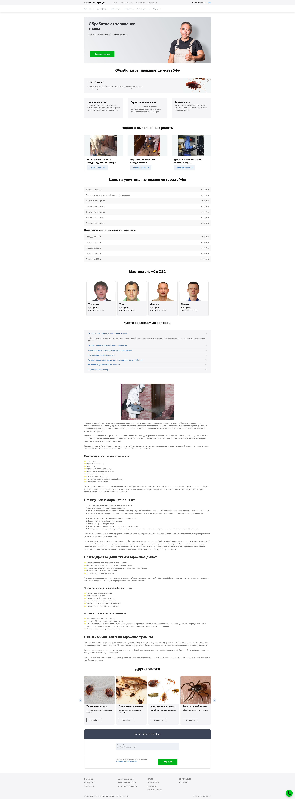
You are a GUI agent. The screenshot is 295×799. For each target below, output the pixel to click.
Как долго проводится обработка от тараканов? (107, 345)
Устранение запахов (126, 779)
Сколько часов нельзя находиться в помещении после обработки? (115, 360)
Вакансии (152, 3)
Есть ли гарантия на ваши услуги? (101, 355)
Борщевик (157, 9)
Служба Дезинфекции (94, 3)
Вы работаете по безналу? (98, 370)
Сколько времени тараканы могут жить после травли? (110, 350)
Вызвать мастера (102, 54)
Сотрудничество (155, 790)
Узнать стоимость (97, 167)
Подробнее (94, 720)
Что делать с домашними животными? (104, 365)
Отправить (168, 762)
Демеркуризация (143, 9)
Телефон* (120, 745)
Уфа (209, 3)
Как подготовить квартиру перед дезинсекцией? (107, 333)
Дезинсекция (89, 9)
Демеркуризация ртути (127, 782)
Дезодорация (129, 9)
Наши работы (127, 3)
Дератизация (115, 9)
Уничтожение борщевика (127, 786)
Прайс (114, 3)
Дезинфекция (102, 9)
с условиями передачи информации (126, 761)
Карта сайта (183, 782)
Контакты (140, 3)
